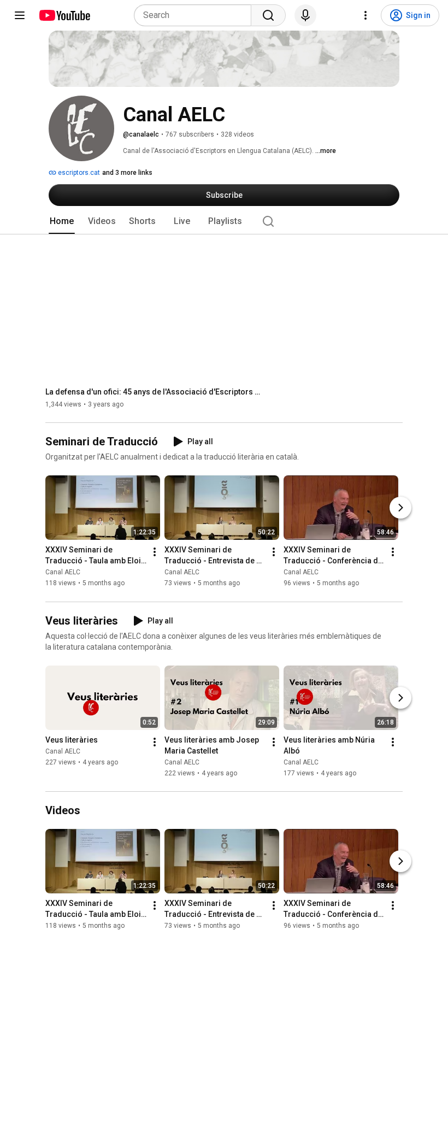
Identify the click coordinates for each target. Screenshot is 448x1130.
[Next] (400, 508)
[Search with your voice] (305, 15)
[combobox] (196, 15)
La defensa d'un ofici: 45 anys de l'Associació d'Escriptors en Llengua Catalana (154, 391)
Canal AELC (62, 572)
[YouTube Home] (64, 15)
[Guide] (19, 15)
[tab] (62, 221)
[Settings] (365, 15)
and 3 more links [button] (127, 172)
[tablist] (224, 221)
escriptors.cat (78, 172)
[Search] (268, 15)
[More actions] (155, 552)
